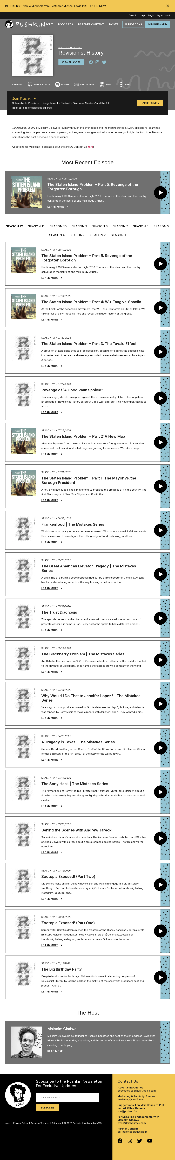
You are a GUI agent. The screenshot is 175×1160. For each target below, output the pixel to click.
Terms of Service (40, 1123)
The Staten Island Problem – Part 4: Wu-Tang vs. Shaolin (91, 302)
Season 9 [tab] (79, 226)
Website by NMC (93, 1123)
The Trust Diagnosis (59, 612)
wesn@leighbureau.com (132, 1123)
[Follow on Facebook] (120, 1142)
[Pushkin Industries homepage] (25, 24)
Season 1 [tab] (118, 235)
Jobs (7, 1123)
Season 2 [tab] (98, 235)
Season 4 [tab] (57, 235)
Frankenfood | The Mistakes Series (72, 524)
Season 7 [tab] (120, 226)
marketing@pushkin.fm (131, 1099)
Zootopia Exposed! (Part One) (68, 923)
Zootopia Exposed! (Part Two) (68, 876)
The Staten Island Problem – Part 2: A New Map (83, 436)
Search (133, 15)
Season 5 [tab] (161, 226)
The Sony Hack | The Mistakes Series (74, 783)
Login (151, 15)
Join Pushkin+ (150, 103)
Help (142, 15)
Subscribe (47, 1107)
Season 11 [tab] (36, 226)
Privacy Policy (20, 1123)
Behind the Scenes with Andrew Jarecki (76, 830)
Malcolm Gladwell (70, 47)
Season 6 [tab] (141, 226)
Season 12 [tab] (14, 226)
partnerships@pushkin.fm (132, 1131)
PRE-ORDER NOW (94, 6)
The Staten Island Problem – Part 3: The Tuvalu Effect (89, 343)
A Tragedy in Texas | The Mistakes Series (78, 742)
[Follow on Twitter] (139, 1142)
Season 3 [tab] (77, 235)
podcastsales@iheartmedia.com (137, 1090)
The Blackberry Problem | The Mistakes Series (82, 654)
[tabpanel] (87, 620)
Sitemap (56, 1123)
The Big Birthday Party (61, 969)
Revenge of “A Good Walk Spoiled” (72, 390)
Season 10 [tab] (58, 226)
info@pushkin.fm (127, 1111)
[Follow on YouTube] (149, 1141)
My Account (163, 15)
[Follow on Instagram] (129, 1142)
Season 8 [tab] (100, 226)
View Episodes (71, 62)
